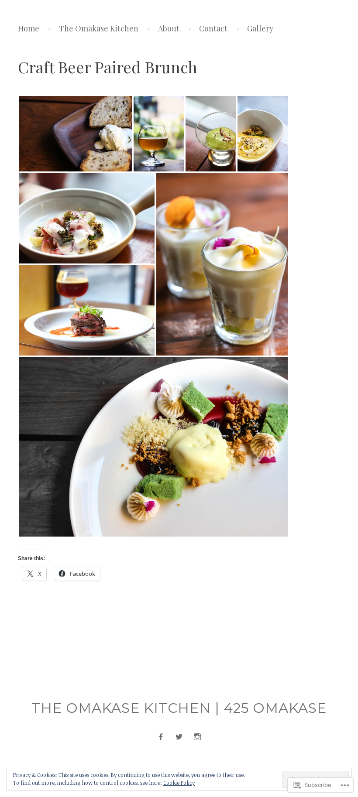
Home (28, 28)
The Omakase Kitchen (98, 28)
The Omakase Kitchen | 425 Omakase (179, 708)
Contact (213, 28)
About (168, 28)
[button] (75, 133)
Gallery (260, 28)
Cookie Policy (179, 782)
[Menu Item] (160, 737)
